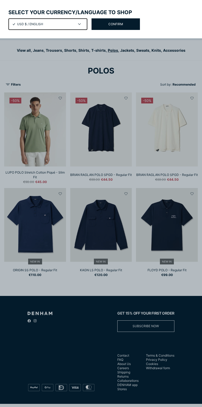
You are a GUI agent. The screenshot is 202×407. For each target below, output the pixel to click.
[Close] (101, 203)
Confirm (116, 24)
